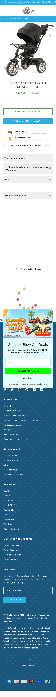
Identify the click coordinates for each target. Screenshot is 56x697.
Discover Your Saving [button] (28, 371)
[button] (6, 312)
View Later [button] (28, 378)
